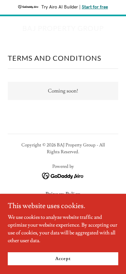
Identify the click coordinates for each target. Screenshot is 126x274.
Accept (62, 258)
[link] (63, 29)
